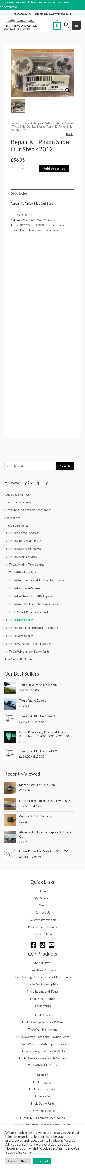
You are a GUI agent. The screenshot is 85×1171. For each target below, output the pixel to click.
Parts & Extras (17, 495)
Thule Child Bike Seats (43, 1065)
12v (28, 225)
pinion (60, 225)
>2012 (21, 225)
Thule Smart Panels (42, 998)
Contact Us (42, 912)
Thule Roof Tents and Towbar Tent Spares (37, 580)
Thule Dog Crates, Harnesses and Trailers (42, 1125)
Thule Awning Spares (23, 556)
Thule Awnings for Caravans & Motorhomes (42, 977)
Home (42, 891)
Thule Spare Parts (16, 525)
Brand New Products (42, 970)
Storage (42, 1075)
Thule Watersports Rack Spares (30, 643)
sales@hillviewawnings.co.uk (52, 14)
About (42, 905)
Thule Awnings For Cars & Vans (42, 1022)
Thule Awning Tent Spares (26, 564)
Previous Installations (42, 927)
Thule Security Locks (18, 502)
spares (41, 230)
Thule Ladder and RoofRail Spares (31, 596)
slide (22, 230)
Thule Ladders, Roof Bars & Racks (42, 1051)
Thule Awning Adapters (42, 984)
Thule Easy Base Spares (24, 588)
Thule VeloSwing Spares (25, 549)
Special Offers (42, 963)
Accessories (12, 517)
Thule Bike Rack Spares (24, 572)
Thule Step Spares (21, 620)
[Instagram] (42, 944)
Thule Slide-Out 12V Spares (28, 126)
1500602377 (39, 225)
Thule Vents (42, 1006)
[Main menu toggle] (76, 25)
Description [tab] (19, 193)
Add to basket (54, 168)
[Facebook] (33, 944)
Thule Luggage (42, 1082)
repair (14, 230)
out (54, 225)
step (48, 230)
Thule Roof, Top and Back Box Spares (34, 627)
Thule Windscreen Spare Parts (29, 651)
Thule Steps (42, 1015)
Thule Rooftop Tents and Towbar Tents (42, 1037)
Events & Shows (42, 934)
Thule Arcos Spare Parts (25, 540)
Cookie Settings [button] (18, 1161)
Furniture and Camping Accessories (28, 510)
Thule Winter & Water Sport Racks (42, 1044)
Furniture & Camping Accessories (42, 1118)
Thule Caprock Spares (23, 533)
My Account (42, 898)
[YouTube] (51, 944)
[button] (66, 25)
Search (65, 466)
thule (56, 230)
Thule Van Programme (42, 1029)
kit (49, 225)
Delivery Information (42, 920)
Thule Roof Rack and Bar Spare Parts (33, 604)
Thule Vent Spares (21, 636)
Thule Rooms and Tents (42, 991)
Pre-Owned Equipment (19, 659)
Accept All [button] (42, 1161)
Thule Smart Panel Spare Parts (29, 612)
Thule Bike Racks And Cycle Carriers (42, 1058)
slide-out (31, 230)
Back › (70, 134)
